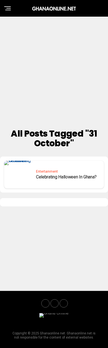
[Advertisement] (54, 71)
